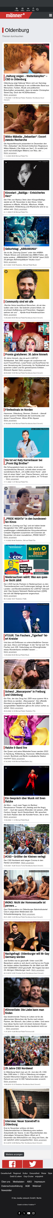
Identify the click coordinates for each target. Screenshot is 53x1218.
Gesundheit (34, 1173)
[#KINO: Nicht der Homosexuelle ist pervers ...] (26, 885)
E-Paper (17, 9)
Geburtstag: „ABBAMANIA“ (21, 249)
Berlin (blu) (28, 761)
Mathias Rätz (20, 1143)
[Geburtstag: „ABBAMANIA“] (26, 231)
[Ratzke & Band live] (26, 730)
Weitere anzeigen (14, 1154)
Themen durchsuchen (12, 36)
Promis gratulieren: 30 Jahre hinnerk (26, 354)
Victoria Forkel (20, 865)
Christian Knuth (21, 973)
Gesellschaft (6, 1173)
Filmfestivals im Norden (19, 409)
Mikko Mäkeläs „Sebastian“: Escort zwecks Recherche (25, 138)
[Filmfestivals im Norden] (26, 392)
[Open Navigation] (41, 15)
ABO (29, 1181)
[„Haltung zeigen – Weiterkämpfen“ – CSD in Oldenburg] (26, 59)
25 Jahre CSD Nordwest (19, 1068)
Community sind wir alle (19, 301)
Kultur (25, 1173)
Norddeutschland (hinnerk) (34, 318)
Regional (17, 1173)
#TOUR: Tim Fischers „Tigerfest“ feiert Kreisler (26, 637)
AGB (27, 1185)
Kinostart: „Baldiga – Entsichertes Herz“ (25, 194)
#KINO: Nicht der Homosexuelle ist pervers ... (25, 904)
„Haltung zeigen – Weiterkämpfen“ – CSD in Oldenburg (26, 77)
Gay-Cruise (28, 1176)
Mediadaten (18, 1181)
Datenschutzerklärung (12, 1185)
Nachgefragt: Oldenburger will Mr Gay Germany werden (27, 955)
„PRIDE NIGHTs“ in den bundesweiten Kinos (26, 520)
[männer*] (16, 15)
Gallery (22, 9)
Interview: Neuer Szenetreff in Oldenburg (22, 1122)
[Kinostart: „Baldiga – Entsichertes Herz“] (26, 175)
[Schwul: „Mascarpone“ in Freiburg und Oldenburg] (26, 674)
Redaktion (29, 98)
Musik (35, 265)
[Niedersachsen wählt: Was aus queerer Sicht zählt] (26, 560)
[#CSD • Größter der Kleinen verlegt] (26, 839)
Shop (33, 9)
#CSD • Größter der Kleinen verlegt (25, 856)
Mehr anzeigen (10, 95)
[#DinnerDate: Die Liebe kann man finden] (26, 992)
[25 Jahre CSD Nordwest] (26, 1051)
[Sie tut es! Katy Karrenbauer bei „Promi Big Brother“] (26, 443)
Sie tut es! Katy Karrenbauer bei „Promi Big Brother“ (23, 461)
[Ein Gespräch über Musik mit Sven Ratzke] (26, 781)
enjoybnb (39, 1176)
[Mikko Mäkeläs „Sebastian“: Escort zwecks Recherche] (26, 119)
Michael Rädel (20, 98)
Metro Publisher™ (30, 1205)
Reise (43, 1173)
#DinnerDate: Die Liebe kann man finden (24, 1011)
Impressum (39, 1181)
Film (26, 156)
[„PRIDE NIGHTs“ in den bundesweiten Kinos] (26, 501)
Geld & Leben (16, 1176)
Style (50, 1173)
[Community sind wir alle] (26, 284)
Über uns (5, 1181)
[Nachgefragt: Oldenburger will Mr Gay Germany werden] (26, 936)
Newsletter (6, 1190)
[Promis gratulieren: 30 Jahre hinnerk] (26, 337)
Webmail (36, 1185)
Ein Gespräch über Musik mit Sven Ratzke (25, 799)
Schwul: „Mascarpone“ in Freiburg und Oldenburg (25, 693)
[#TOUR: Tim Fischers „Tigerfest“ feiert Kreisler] (26, 618)
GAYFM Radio (28, 9)
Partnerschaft (29, 1031)
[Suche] (37, 9)
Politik (24, 599)
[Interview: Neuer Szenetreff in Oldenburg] (26, 1104)
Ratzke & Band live (16, 747)
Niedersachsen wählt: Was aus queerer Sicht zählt (26, 578)
